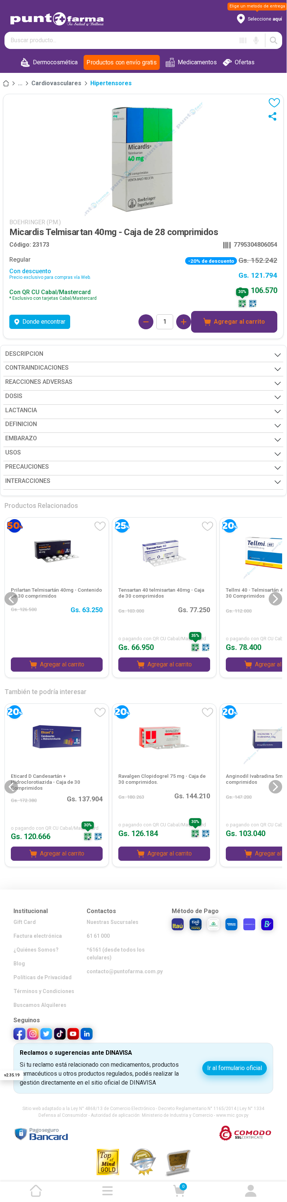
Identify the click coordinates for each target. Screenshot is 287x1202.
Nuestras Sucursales (112, 922)
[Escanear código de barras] (243, 40)
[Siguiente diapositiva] (275, 598)
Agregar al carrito (239, 321)
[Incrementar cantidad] (183, 321)
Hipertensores (111, 83)
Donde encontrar (43, 321)
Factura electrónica (37, 936)
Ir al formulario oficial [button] (234, 1068)
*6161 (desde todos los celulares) (116, 954)
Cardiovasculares (56, 83)
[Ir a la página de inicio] (36, 1191)
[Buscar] (273, 40)
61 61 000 (98, 936)
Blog (19, 964)
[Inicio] (6, 83)
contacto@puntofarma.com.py (125, 971)
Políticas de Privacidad (42, 977)
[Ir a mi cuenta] (251, 1191)
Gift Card (24, 922)
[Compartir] (274, 116)
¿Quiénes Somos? (36, 950)
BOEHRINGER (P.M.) (35, 222)
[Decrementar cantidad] (145, 321)
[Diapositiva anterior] (11, 598)
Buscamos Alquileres (39, 1005)
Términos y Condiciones (43, 991)
